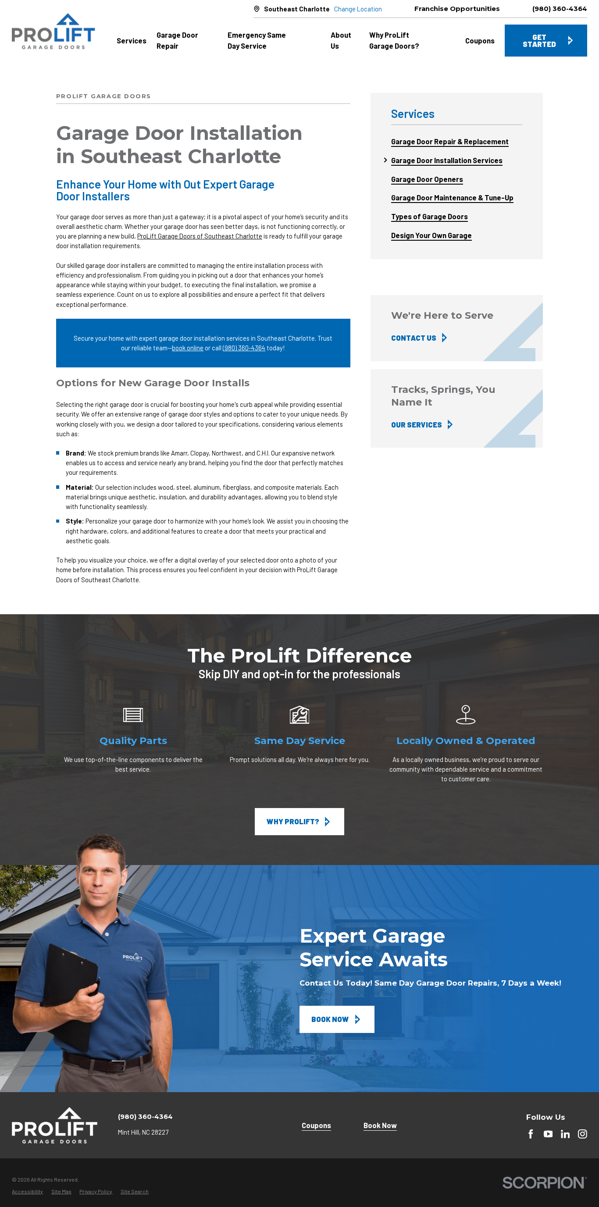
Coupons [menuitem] (480, 40)
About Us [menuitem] (341, 40)
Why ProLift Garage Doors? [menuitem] (394, 40)
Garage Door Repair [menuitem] (177, 40)
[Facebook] (530, 1134)
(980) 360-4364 (559, 9)
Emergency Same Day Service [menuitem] (257, 40)
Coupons (316, 1125)
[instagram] (582, 1134)
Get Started (539, 40)
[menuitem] (456, 141)
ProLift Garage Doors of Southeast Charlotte (199, 236)
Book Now (330, 1019)
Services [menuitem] (131, 40)
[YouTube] (548, 1134)
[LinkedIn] (565, 1134)
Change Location (358, 9)
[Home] (53, 31)
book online (187, 348)
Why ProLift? (293, 821)
